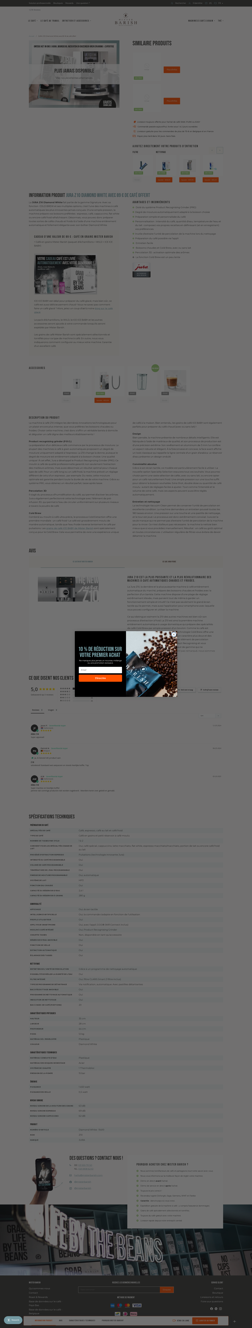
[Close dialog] (174, 634)
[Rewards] (13, 1320)
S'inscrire (100, 678)
